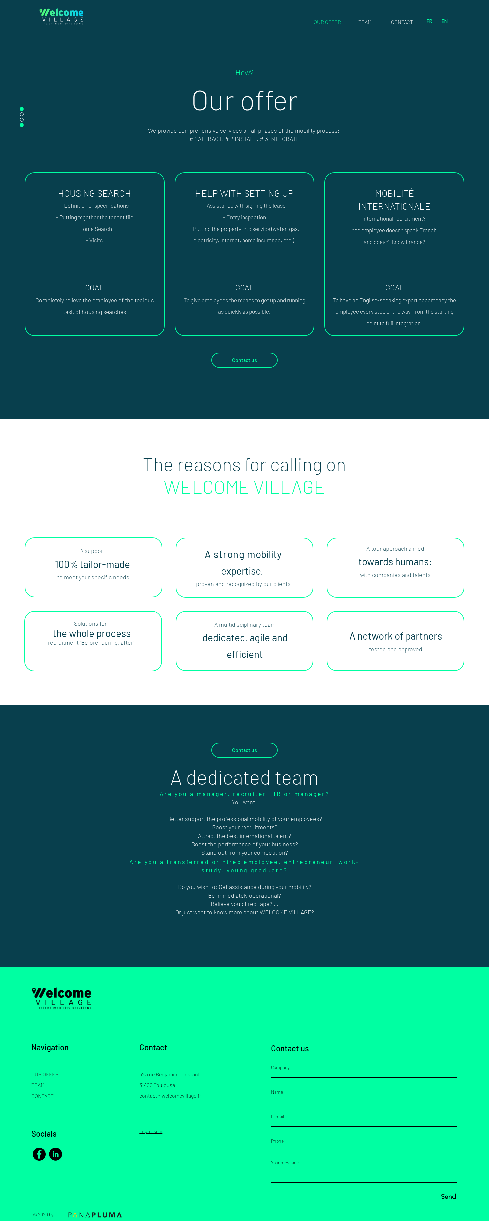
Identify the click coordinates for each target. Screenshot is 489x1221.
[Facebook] (39, 1154)
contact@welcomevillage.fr (170, 1095)
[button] (401, 22)
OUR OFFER (45, 1074)
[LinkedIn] (55, 1154)
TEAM (37, 1085)
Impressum (150, 1131)
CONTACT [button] (42, 1096)
